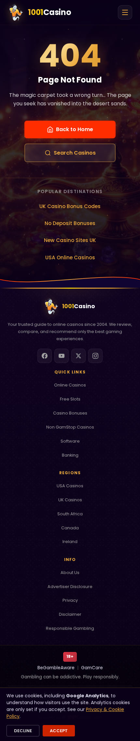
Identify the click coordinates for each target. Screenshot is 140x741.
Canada (70, 528)
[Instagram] (95, 356)
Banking (70, 455)
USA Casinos (70, 486)
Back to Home (74, 129)
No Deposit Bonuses (70, 223)
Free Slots (70, 399)
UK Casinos (70, 500)
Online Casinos (70, 385)
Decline (23, 731)
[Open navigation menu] (125, 12)
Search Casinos (75, 153)
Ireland (70, 541)
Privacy (70, 600)
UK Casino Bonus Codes (70, 206)
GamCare (92, 668)
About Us (70, 572)
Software (70, 441)
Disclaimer (70, 614)
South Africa (70, 514)
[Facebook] (44, 356)
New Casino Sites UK (70, 240)
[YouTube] (61, 356)
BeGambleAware (56, 668)
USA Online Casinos (70, 257)
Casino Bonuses (70, 413)
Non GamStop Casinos (70, 427)
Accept (59, 731)
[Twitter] (78, 356)
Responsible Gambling (70, 628)
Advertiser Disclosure (70, 586)
